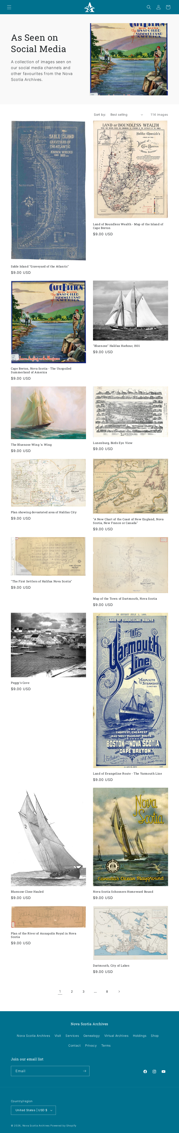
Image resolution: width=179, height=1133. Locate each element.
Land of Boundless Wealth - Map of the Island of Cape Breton (128, 226)
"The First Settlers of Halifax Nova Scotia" (41, 581)
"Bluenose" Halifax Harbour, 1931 (116, 346)
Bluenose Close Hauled (27, 892)
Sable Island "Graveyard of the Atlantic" (40, 266)
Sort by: (100, 114)
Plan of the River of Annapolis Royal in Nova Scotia (43, 935)
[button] (9, 7)
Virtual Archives (116, 1035)
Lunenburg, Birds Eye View (113, 443)
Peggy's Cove (20, 683)
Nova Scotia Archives (33, 1035)
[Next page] (119, 991)
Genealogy (91, 1035)
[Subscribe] (84, 1071)
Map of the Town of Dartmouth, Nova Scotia (125, 599)
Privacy (91, 1045)
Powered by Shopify (63, 1125)
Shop (155, 1035)
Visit (58, 1035)
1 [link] (60, 991)
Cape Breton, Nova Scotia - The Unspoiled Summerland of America (41, 370)
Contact (74, 1045)
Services (72, 1035)
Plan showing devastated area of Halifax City (44, 512)
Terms (106, 1045)
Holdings (139, 1035)
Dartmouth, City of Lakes (111, 965)
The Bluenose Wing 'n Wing (31, 445)
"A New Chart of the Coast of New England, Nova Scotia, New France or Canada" (128, 521)
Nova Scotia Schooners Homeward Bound (123, 892)
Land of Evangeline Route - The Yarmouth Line (127, 773)
